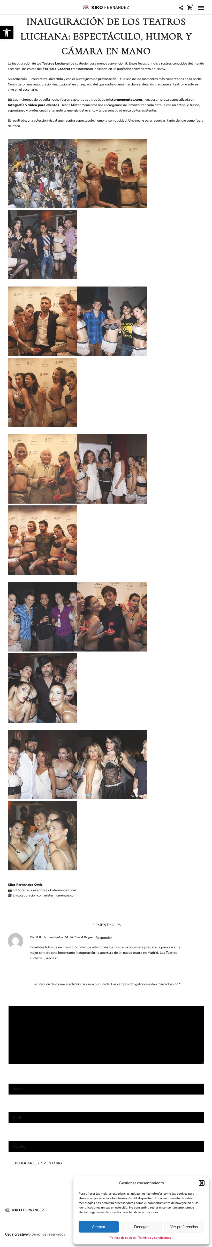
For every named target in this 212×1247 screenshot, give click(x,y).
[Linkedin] (18, 7)
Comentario (21, 1000)
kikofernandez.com (62, 890)
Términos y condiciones (154, 1238)
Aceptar (98, 1227)
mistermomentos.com (60, 895)
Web (13, 1135)
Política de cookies (123, 1238)
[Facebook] (10, 7)
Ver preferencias (184, 1227)
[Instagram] (26, 7)
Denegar (141, 1227)
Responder (103, 937)
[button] (6, 32)
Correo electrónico (27, 1106)
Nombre (18, 1077)
